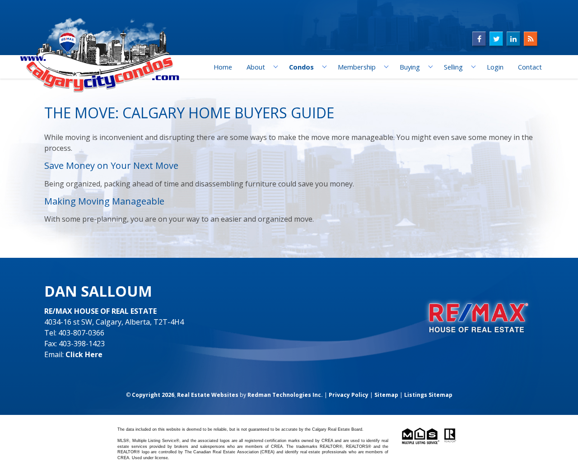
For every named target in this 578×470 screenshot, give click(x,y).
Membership (357, 66)
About (256, 66)
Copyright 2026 (153, 395)
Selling (453, 66)
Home (223, 66)
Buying (410, 66)
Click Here (84, 354)
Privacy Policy (348, 395)
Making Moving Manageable (104, 201)
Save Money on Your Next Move (111, 165)
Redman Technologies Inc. (285, 395)
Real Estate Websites (207, 395)
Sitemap (386, 395)
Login (495, 66)
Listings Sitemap (428, 395)
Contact (530, 66)
